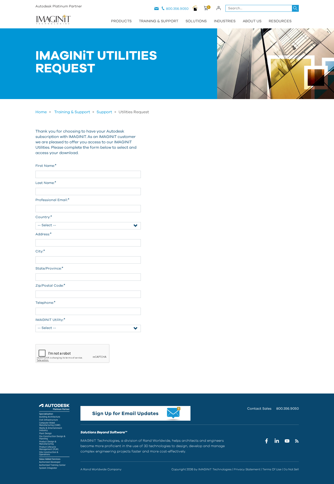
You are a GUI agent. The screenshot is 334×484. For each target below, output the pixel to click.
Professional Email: (52, 200)
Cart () (206, 9)
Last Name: (45, 183)
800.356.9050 (177, 9)
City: (40, 251)
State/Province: (49, 268)
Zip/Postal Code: (50, 285)
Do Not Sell (291, 469)
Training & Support (158, 21)
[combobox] (262, 8)
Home (41, 112)
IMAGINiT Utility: (50, 320)
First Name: (45, 166)
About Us (252, 21)
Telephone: (45, 302)
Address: (43, 234)
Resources (280, 21)
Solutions (196, 21)
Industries (224, 21)
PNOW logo (195, 8)
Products (121, 21)
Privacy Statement (247, 469)
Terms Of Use (271, 469)
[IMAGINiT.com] (53, 20)
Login (218, 8)
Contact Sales (259, 408)
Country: (43, 217)
